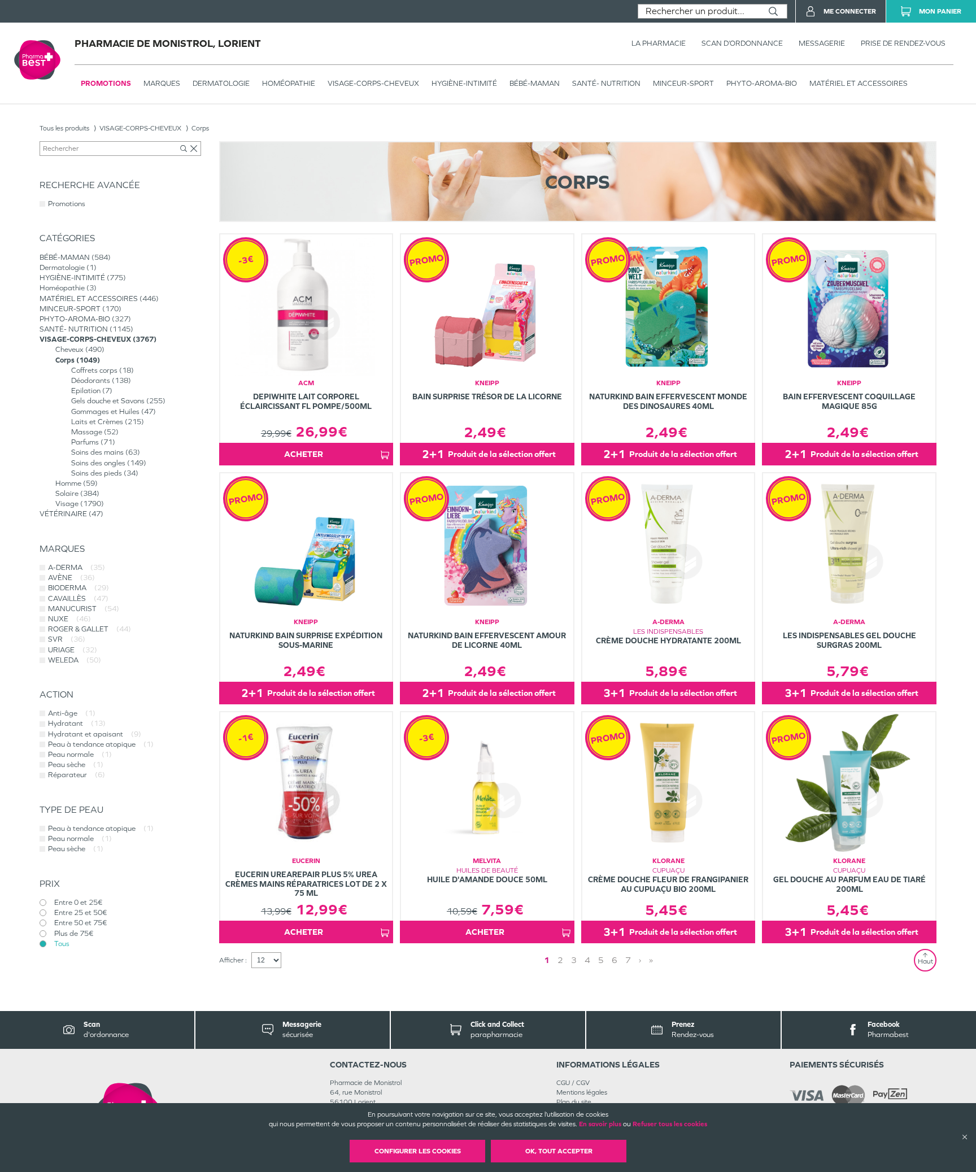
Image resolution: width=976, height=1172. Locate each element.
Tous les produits (64, 128)
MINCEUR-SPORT (683, 83)
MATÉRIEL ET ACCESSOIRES (858, 83)
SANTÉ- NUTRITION (606, 83)
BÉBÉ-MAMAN (534, 83)
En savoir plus (600, 1124)
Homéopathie (288, 83)
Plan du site (573, 1102)
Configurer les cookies (417, 1151)
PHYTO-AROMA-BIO (761, 83)
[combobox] (699, 11)
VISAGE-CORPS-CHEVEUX (373, 83)
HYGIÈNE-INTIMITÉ (464, 83)
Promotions (106, 83)
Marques (161, 83)
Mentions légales (581, 1092)
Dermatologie (221, 83)
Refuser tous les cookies (670, 1124)
